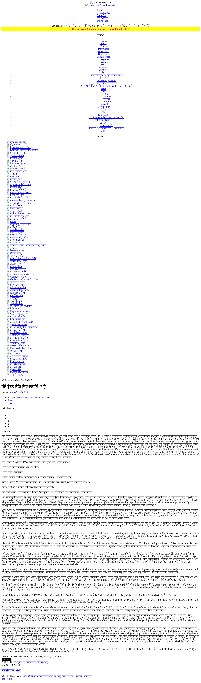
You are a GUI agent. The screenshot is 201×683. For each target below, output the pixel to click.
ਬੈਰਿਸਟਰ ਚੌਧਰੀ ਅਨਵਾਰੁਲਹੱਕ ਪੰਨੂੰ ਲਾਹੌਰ (28, 245)
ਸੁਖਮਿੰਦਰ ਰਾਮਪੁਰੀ (18, 171)
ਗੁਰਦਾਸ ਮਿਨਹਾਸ (17, 282)
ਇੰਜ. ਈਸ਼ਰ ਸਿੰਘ (17, 293)
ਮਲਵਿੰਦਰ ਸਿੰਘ (16, 295)
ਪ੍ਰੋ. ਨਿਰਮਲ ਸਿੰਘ (18, 287)
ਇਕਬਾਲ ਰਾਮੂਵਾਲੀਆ (19, 163)
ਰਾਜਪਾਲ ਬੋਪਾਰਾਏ (18, 168)
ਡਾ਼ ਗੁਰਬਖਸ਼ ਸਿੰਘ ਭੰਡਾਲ (20, 184)
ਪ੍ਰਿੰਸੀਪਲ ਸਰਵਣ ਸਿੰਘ (20, 147)
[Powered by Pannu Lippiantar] (100, 5)
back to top (7, 679)
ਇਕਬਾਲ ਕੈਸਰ (16, 208)
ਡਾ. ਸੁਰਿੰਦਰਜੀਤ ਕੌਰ (19, 338)
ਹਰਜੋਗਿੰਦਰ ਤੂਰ (17, 301)
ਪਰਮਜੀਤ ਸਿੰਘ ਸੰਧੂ (18, 234)
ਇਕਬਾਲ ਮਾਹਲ (17, 250)
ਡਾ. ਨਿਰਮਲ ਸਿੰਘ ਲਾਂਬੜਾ (21, 203)
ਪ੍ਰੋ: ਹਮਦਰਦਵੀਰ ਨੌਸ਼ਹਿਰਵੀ (22, 274)
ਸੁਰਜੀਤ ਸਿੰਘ (16, 187)
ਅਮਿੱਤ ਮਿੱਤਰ (16, 266)
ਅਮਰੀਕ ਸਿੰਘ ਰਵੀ (18, 277)
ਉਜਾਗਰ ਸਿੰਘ (16, 351)
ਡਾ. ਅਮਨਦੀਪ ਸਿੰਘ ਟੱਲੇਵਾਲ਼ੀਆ (24, 327)
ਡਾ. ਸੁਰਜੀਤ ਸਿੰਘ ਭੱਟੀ (19, 216)
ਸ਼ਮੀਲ (13, 221)
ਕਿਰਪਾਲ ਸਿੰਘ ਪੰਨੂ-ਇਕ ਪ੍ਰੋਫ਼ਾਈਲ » (78, 676)
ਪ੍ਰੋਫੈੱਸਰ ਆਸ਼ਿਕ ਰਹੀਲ (20, 224)
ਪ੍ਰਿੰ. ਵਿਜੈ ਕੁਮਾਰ (17, 319)
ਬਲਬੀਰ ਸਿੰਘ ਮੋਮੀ (18, 240)
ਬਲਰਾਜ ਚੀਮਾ (16, 242)
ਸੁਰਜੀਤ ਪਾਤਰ (16, 158)
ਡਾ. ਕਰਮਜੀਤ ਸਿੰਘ (18, 316)
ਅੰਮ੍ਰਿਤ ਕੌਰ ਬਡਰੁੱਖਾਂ (19, 356)
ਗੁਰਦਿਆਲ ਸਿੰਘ (17, 155)
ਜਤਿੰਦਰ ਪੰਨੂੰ (15, 227)
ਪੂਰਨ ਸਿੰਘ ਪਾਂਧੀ (17, 229)
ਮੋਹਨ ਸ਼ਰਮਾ (15, 353)
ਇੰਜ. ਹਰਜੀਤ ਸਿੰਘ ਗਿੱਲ (20, 348)
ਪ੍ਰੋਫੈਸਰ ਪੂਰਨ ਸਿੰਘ (18, 314)
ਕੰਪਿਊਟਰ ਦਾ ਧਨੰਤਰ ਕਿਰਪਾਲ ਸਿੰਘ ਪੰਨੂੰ (101, 26)
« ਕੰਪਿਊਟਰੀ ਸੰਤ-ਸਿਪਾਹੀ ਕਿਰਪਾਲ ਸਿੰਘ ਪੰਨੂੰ (42, 676)
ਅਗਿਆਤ (14, 298)
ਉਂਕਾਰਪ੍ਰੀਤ (15, 253)
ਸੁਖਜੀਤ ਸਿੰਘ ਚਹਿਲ (19, 372)
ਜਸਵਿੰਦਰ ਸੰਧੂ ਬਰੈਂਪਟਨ (20, 237)
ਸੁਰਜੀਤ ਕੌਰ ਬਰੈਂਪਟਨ (19, 340)
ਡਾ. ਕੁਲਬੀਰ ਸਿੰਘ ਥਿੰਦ (20, 197)
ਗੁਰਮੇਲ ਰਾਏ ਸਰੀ (17, 264)
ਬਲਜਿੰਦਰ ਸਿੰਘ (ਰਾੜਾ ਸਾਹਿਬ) (23, 200)
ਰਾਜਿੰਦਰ (14, 248)
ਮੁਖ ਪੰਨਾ (67, 26)
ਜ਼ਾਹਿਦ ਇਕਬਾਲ (17, 205)
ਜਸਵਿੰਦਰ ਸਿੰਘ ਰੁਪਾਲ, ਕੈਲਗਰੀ (23, 322)
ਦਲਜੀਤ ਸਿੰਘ (16, 179)
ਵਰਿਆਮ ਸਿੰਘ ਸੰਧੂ (18, 142)
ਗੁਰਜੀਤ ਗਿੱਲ (15, 369)
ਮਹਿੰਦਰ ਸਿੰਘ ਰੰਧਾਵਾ (19, 359)
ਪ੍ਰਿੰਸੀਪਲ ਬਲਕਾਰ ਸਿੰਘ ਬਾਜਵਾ (24, 150)
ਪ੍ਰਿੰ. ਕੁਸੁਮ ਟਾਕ (17, 361)
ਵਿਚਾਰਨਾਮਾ (78, 26)
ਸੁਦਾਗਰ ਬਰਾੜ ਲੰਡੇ (18, 271)
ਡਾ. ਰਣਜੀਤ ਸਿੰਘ (17, 330)
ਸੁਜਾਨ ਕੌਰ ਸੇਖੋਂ (16, 285)
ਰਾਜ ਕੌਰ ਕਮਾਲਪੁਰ (18, 375)
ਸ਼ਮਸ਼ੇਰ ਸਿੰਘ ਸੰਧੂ (17, 153)
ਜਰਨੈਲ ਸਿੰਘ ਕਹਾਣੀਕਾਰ (20, 213)
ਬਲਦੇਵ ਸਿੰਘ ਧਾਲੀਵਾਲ (20, 182)
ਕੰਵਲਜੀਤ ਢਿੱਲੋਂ (16, 303)
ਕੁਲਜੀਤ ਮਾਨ (15, 166)
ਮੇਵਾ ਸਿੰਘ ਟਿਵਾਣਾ (18, 269)
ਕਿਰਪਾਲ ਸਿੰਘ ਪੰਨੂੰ (18, 190)
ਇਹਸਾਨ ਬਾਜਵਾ (17, 232)
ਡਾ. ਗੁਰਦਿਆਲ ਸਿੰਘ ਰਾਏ (21, 306)
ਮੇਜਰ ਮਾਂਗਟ (15, 176)
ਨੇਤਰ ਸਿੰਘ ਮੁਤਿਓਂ (17, 343)
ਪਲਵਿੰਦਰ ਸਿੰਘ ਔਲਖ (19, 290)
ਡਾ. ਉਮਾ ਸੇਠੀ (16, 367)
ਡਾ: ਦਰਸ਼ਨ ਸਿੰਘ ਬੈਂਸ (19, 219)
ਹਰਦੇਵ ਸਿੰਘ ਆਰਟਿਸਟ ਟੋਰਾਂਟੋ (23, 258)
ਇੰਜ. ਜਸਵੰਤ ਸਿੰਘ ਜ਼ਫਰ (20, 311)
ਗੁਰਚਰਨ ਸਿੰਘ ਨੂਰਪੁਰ (19, 345)
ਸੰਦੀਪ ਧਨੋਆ (16, 145)
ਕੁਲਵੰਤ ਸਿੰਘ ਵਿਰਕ (18, 324)
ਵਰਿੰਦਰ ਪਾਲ (15, 174)
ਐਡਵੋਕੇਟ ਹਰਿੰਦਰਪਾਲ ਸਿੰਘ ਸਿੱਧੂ (24, 279)
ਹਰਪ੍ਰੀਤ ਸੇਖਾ (16, 160)
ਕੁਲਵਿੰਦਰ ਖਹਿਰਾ (17, 256)
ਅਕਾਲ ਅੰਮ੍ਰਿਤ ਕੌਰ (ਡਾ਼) (21, 192)
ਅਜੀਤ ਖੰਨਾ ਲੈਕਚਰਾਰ (19, 335)
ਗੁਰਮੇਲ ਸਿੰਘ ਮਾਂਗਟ (18, 261)
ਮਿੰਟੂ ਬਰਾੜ (15, 308)
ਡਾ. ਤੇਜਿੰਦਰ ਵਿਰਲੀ (18, 332)
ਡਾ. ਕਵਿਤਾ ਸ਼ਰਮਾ (18, 364)
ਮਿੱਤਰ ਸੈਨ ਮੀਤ (17, 195)
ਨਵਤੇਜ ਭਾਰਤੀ (16, 211)
